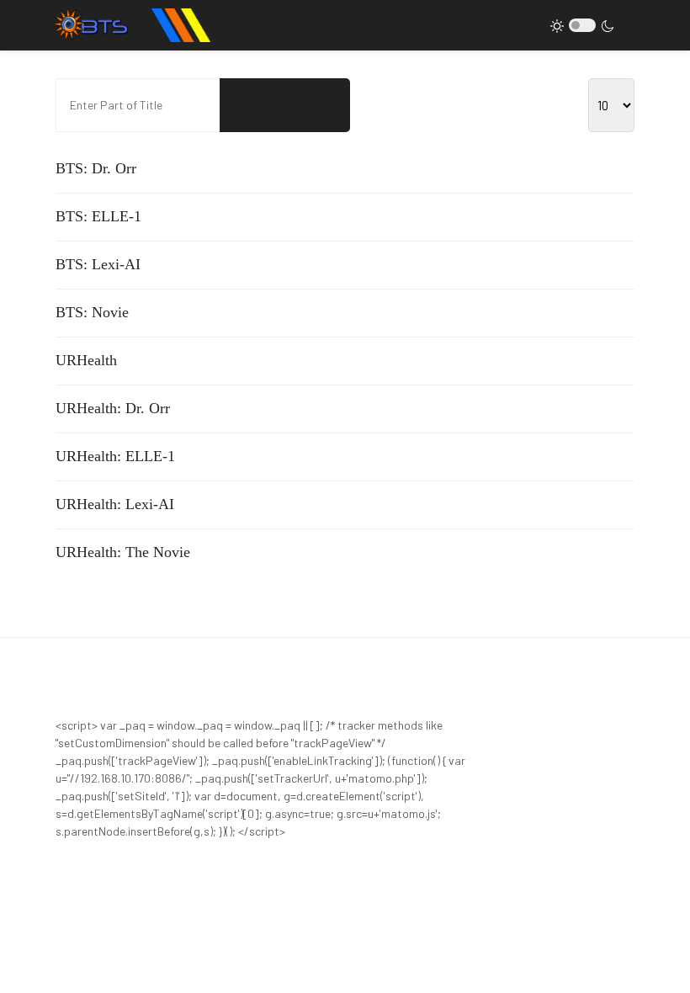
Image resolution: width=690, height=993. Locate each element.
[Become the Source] (130, 25)
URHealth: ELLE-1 (115, 456)
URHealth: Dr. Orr (113, 408)
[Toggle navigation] (633, 26)
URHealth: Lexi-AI (115, 504)
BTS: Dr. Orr (96, 168)
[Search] (252, 105)
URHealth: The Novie (123, 552)
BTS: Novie (92, 312)
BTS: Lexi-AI (98, 264)
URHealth (86, 360)
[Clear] (317, 105)
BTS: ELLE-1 (98, 216)
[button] (33, 25)
